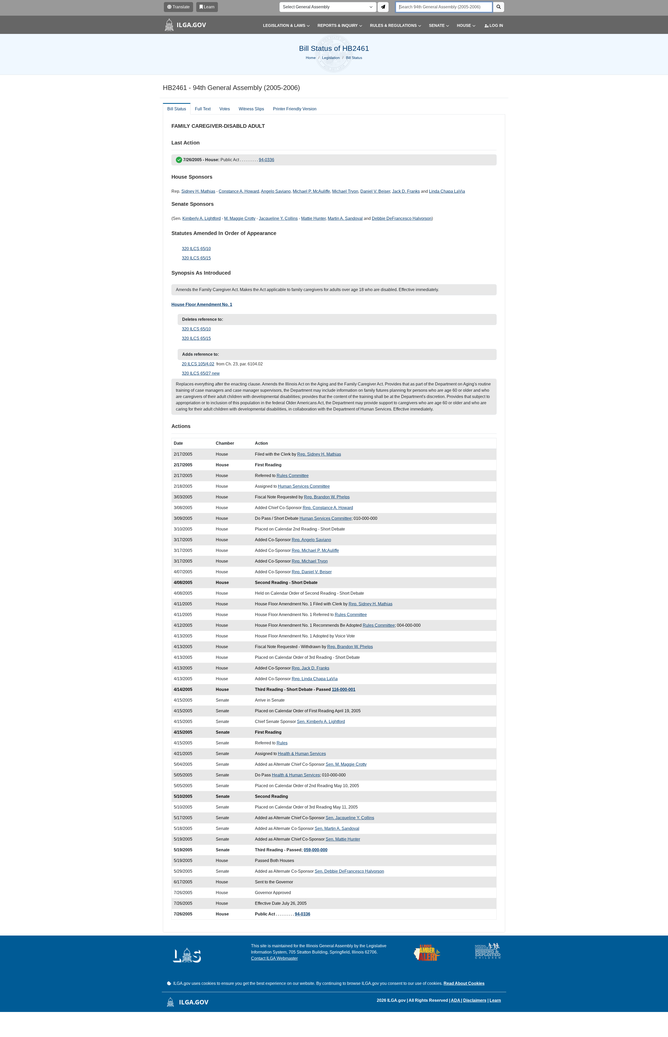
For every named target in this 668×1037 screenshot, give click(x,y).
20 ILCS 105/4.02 (198, 364)
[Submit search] (498, 7)
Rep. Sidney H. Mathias (319, 454)
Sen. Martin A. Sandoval (337, 828)
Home (311, 58)
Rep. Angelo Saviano (311, 540)
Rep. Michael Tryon (310, 561)
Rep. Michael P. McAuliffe (315, 550)
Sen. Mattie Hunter (343, 839)
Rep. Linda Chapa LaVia (315, 679)
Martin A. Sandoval (345, 218)
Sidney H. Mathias (198, 191)
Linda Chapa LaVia (447, 191)
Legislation (331, 58)
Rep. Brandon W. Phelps (327, 497)
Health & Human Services (302, 753)
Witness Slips (251, 109)
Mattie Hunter (313, 218)
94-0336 (266, 160)
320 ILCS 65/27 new (201, 373)
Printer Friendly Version (295, 109)
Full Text (203, 109)
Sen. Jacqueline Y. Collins (350, 818)
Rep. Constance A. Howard (328, 507)
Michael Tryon (345, 191)
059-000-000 (315, 850)
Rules (282, 743)
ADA (456, 1000)
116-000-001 (343, 689)
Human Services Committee (304, 486)
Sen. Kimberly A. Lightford (321, 721)
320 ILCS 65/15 (196, 258)
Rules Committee (293, 475)
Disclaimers (474, 1000)
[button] (282, 25)
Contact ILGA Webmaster (274, 958)
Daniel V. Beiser (375, 191)
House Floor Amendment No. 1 (201, 304)
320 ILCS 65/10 (196, 248)
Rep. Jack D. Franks (310, 668)
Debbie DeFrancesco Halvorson (402, 218)
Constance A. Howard (239, 191)
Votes (224, 109)
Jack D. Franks (406, 191)
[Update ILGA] (383, 7)
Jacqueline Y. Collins (278, 218)
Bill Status (176, 109)
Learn (495, 1000)
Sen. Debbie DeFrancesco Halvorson (349, 871)
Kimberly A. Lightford (201, 218)
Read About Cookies (464, 983)
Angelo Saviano (276, 191)
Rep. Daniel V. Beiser (312, 572)
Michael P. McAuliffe (311, 191)
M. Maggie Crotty (239, 218)
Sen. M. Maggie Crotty (346, 764)
